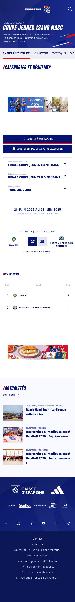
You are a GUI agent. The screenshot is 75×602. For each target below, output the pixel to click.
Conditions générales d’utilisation (37, 561)
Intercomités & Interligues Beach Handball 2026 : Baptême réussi (48, 434)
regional (46, 34)
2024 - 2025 (34, 34)
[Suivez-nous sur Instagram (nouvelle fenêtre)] (18, 523)
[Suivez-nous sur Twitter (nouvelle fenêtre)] (31, 523)
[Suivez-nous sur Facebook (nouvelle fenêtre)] (6, 523)
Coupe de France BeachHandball (50, 406)
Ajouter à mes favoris (40, 139)
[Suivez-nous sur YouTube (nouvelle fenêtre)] (43, 523)
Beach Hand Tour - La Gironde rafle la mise (46, 412)
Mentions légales (37, 555)
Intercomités (43, 450)
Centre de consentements (37, 572)
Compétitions (19, 34)
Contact (37, 538)
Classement (41, 53)
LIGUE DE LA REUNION (12, 38)
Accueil (6, 34)
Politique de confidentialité (37, 566)
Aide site (37, 544)
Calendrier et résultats (16, 53)
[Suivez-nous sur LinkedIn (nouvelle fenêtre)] (56, 523)
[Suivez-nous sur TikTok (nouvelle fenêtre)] (68, 523)
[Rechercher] (70, 9)
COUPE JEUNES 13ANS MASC (36, 38)
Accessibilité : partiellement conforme (37, 550)
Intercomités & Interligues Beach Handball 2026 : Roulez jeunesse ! (48, 458)
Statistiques (59, 53)
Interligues (42, 428)
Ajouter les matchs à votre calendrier (40, 148)
